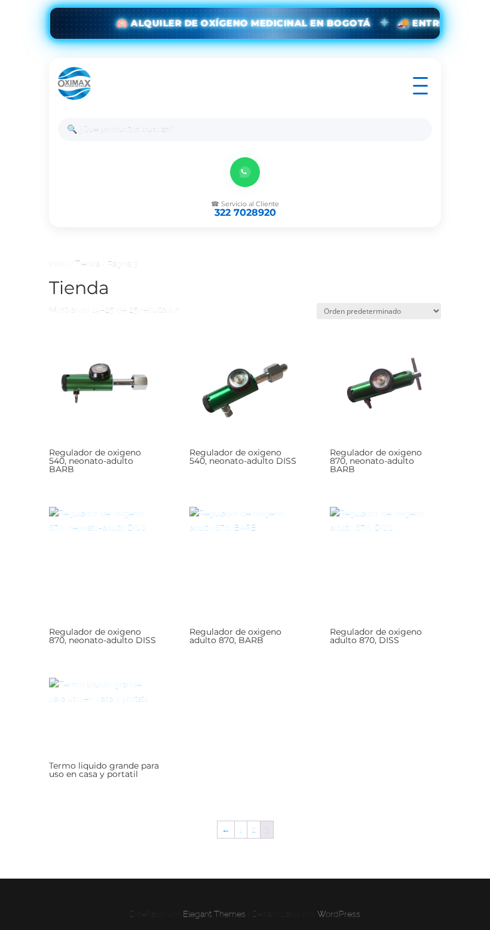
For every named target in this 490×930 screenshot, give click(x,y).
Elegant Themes (214, 914)
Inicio (58, 263)
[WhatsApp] (245, 172)
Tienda (87, 263)
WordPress (338, 914)
